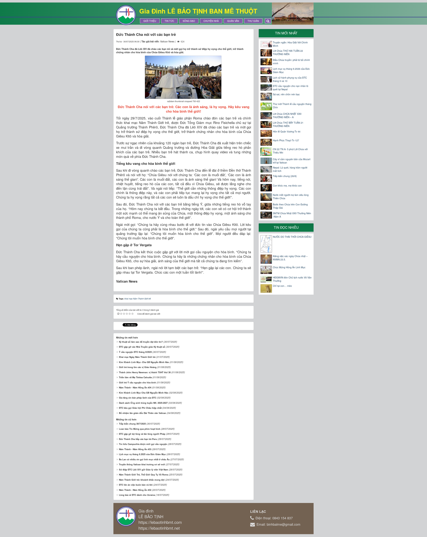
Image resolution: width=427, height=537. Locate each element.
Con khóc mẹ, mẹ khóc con (287, 185)
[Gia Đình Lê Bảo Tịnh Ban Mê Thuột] (126, 14)
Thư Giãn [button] (253, 21)
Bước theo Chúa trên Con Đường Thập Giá (290, 206)
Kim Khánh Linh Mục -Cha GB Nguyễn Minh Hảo (144, 362)
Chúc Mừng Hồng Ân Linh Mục (289, 267)
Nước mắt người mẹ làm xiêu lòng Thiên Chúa (291, 196)
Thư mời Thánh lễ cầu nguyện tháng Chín (292, 105)
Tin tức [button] (169, 21)
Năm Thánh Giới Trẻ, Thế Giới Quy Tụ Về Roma (143, 474)
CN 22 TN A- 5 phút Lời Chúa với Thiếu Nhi (290, 150)
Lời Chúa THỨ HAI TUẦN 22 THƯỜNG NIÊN (288, 52)
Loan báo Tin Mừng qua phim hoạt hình (139, 428)
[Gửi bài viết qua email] (236, 41)
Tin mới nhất (286, 33)
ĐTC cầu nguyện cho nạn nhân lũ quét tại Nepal (290, 87)
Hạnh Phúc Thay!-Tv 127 (286, 140)
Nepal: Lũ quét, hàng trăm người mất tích (290, 169)
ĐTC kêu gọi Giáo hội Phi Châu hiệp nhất (140, 407)
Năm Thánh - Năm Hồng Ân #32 (135, 489)
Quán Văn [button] (233, 21)
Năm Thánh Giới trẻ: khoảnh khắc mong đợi (142, 479)
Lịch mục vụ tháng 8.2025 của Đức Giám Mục (142, 454)
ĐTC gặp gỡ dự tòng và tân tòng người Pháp (142, 433)
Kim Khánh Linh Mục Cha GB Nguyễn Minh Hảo (143, 392)
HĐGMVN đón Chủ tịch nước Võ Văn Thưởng (292, 279)
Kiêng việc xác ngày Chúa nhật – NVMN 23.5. (290, 257)
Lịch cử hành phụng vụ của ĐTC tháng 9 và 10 (290, 79)
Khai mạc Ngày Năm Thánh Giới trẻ (137, 357)
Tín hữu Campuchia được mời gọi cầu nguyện (143, 444)
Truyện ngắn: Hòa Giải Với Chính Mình (290, 44)
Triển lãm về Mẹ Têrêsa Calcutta (135, 377)
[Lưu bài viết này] (248, 41)
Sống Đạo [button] (189, 21)
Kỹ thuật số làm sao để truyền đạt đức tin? (141, 341)
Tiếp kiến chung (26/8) (285, 176)
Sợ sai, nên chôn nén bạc (286, 94)
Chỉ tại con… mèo (282, 285)
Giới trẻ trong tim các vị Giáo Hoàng (137, 367)
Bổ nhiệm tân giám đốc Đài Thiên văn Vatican (142, 413)
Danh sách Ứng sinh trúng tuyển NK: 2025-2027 (143, 402)
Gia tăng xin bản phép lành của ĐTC (137, 397)
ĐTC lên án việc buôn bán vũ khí (136, 484)
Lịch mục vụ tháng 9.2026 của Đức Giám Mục (291, 70)
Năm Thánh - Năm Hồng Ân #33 (135, 449)
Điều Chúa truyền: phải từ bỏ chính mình (291, 61)
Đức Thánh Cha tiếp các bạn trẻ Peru (138, 439)
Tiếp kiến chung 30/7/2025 (132, 423)
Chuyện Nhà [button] (211, 21)
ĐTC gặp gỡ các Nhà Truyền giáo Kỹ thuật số (142, 346)
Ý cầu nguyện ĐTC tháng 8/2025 (135, 351)
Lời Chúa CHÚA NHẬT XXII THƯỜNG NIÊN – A (287, 115)
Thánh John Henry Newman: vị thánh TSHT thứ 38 (145, 372)
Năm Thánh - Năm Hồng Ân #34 (135, 387)
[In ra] (242, 41)
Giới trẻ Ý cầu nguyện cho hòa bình (137, 382)
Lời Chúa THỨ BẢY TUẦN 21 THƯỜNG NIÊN (288, 124)
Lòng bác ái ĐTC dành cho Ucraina (137, 494)
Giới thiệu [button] (149, 21)
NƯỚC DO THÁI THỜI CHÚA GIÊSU (292, 236)
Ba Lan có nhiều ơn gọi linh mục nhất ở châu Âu (144, 459)
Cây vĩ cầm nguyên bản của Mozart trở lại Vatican (291, 160)
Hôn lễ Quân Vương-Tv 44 (286, 131)
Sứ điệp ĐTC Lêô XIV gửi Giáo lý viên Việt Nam (143, 469)
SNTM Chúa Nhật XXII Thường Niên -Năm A (292, 215)
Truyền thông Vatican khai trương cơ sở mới (142, 464)
